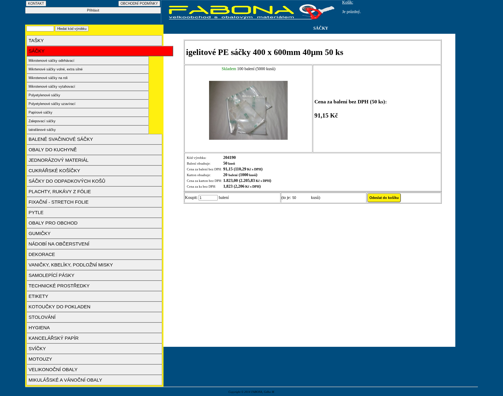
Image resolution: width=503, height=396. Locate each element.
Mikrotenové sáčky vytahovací (52, 86)
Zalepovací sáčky (42, 121)
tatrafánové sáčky (42, 130)
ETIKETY (38, 296)
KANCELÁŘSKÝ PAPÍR (54, 338)
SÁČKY (37, 51)
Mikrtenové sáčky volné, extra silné (56, 69)
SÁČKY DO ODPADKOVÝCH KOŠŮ (67, 181)
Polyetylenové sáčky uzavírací (52, 104)
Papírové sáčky (40, 112)
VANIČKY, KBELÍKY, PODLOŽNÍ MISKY (71, 264)
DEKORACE (42, 254)
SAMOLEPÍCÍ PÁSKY (51, 275)
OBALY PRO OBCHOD (53, 223)
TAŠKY (36, 40)
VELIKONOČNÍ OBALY (53, 369)
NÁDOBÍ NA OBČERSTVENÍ (59, 244)
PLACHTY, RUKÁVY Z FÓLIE (60, 191)
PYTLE (36, 212)
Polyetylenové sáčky (44, 95)
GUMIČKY (40, 233)
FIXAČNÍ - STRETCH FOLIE (59, 202)
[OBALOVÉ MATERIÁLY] (251, 22)
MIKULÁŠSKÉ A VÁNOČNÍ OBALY (65, 380)
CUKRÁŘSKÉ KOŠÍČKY (54, 170)
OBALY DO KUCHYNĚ (53, 149)
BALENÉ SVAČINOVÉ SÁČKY (61, 139)
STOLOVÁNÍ (42, 317)
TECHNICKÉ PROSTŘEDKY (59, 285)
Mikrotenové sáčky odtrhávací (51, 61)
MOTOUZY (40, 359)
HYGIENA (39, 327)
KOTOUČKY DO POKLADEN (59, 306)
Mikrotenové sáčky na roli (48, 78)
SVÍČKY (37, 348)
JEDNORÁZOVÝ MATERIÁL (59, 160)
